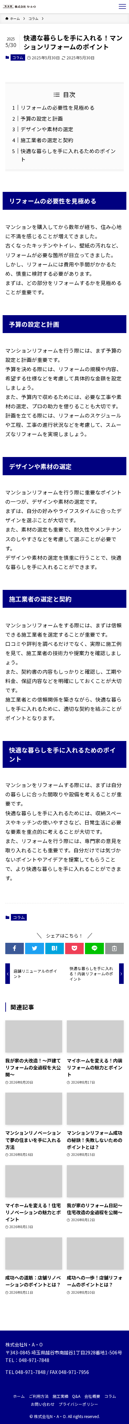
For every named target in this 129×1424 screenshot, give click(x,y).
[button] (14, 948)
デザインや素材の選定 (47, 129)
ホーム (19, 1396)
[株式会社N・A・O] (19, 6)
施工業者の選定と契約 (47, 139)
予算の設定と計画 (42, 118)
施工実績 (60, 1396)
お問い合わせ (43, 1404)
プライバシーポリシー (78, 1404)
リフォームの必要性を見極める (58, 107)
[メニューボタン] (122, 6)
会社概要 (92, 1396)
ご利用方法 (39, 1396)
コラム (17, 57)
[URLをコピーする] (114, 948)
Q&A (76, 1396)
